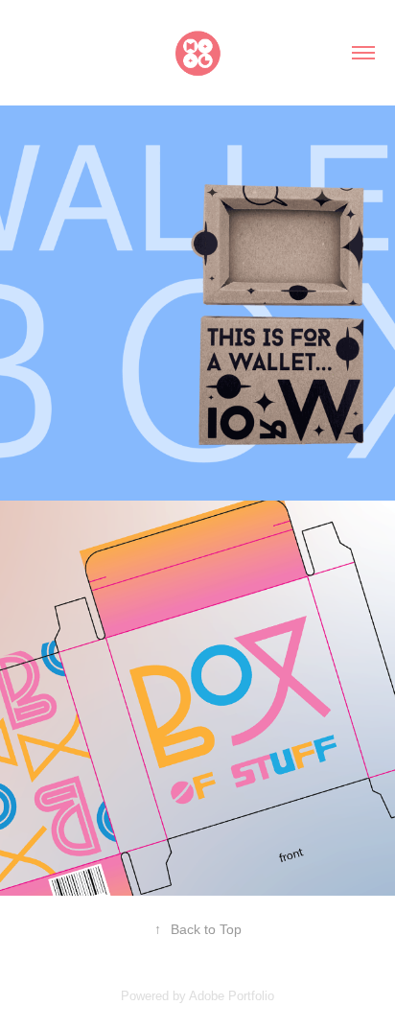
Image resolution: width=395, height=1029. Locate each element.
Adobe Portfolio (231, 996)
